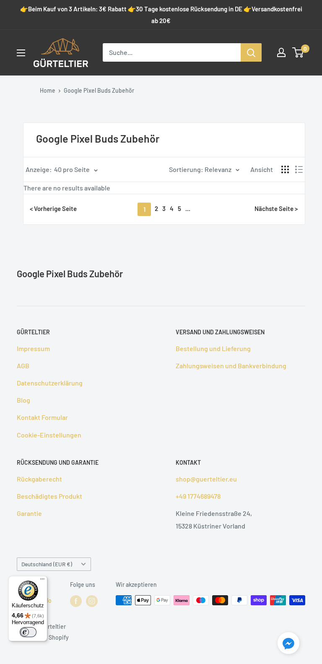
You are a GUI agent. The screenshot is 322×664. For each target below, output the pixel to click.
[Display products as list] (299, 169)
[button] (288, 644)
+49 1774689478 (198, 496)
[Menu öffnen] (21, 52)
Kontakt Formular (42, 417)
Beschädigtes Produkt (49, 496)
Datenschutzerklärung (50, 383)
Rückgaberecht (39, 479)
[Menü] (42, 581)
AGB (23, 366)
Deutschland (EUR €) (46, 564)
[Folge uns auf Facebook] (76, 601)
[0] (298, 52)
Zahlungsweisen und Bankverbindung (231, 366)
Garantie (29, 513)
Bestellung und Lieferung (213, 348)
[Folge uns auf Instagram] (92, 601)
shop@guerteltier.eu (206, 479)
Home (47, 90)
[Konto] (281, 52)
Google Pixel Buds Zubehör (99, 90)
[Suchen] (251, 52)
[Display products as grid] (285, 169)
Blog (23, 400)
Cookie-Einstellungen (49, 435)
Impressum (33, 348)
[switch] (28, 632)
